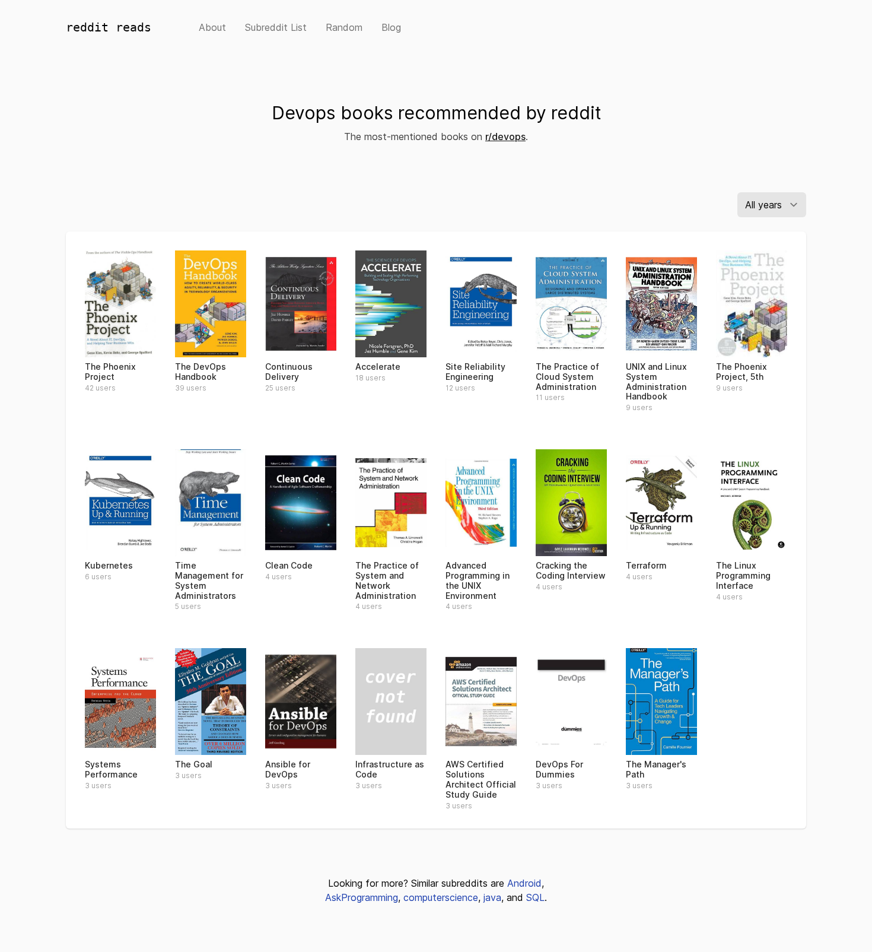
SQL (535, 897)
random (344, 27)
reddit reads (108, 27)
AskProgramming (361, 897)
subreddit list (276, 27)
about (212, 27)
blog (391, 27)
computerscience (440, 897)
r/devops (505, 136)
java (492, 897)
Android (524, 883)
